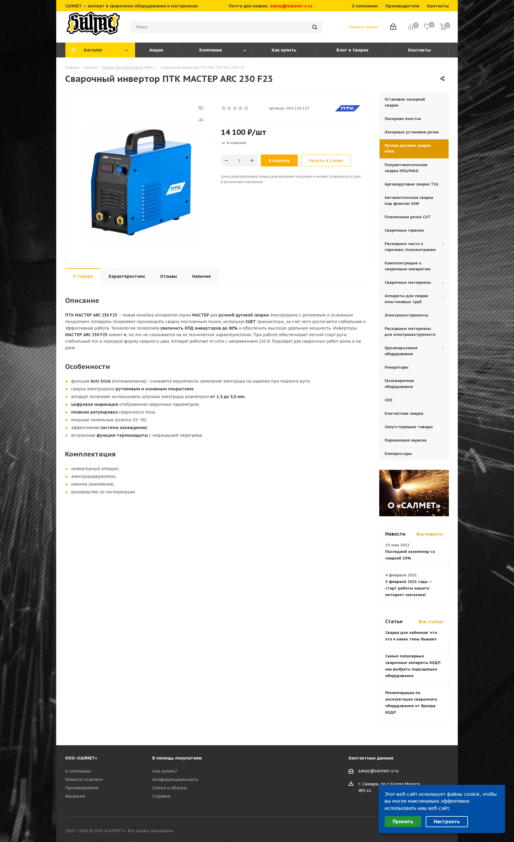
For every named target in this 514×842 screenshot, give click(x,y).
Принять (403, 821)
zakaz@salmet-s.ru (291, 6)
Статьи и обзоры (169, 787)
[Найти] (315, 27)
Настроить (447, 821)
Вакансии (75, 796)
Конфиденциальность (175, 779)
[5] (246, 108)
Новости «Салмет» (84, 779)
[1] (224, 108)
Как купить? (164, 771)
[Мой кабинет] (393, 27)
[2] (229, 108)
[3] (235, 108)
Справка (161, 796)
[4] (241, 108)
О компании (78, 771)
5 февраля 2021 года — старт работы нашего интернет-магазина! (408, 588)
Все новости (429, 534)
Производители (81, 787)
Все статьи (431, 621)
